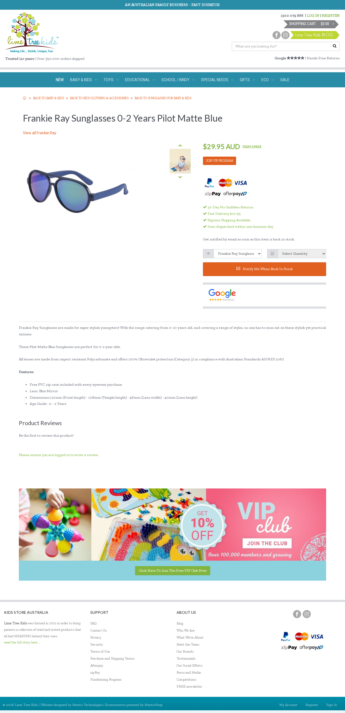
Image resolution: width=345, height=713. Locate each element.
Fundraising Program (106, 679)
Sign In (331, 705)
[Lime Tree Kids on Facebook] (297, 614)
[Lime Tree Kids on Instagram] (307, 614)
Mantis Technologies (87, 705)
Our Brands (185, 651)
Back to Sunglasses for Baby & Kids (163, 98)
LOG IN (313, 15)
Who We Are (186, 630)
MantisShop (153, 705)
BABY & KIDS (81, 80)
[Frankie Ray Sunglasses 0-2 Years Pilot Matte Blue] (180, 161)
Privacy (95, 637)
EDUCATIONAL (137, 80)
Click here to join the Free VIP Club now (173, 570)
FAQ (93, 623)
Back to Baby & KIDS (48, 98)
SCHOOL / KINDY (175, 80)
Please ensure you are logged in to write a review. (59, 455)
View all (39, 133)
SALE (284, 80)
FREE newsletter (189, 686)
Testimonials (186, 658)
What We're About (190, 637)
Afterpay (96, 665)
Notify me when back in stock (268, 269)
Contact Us (98, 630)
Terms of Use (100, 651)
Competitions (186, 679)
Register (311, 705)
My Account (288, 705)
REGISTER (331, 15)
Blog (180, 623)
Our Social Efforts (189, 665)
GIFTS (245, 80)
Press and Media (189, 672)
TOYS (108, 80)
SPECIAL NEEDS (214, 80)
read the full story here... (22, 642)
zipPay (95, 672)
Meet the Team (188, 644)
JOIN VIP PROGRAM (219, 161)
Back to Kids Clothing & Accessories (99, 98)
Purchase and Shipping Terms (112, 658)
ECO (265, 80)
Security (96, 644)
